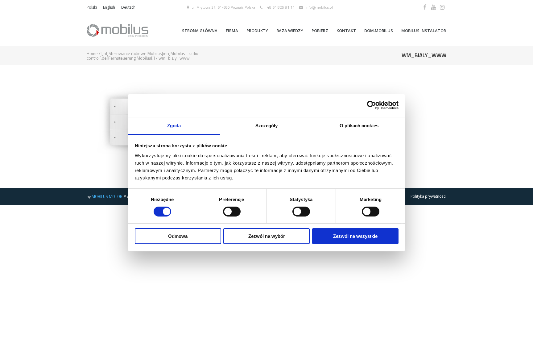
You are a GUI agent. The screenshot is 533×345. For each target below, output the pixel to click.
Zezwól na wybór (266, 236)
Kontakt (346, 30)
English (109, 7)
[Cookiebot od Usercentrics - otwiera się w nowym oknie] (372, 105)
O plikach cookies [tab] (359, 125)
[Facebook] (424, 7)
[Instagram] (442, 7)
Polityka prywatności (428, 196)
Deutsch (128, 7)
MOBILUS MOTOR (107, 196)
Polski (92, 7)
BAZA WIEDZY (289, 30)
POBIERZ (320, 30)
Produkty (257, 30)
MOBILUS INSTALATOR (423, 30)
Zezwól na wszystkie (355, 236)
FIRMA (232, 30)
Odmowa (178, 236)
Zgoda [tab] (174, 125)
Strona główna (199, 30)
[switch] (232, 212)
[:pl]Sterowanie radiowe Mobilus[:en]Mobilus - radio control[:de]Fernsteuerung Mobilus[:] (142, 55)
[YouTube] (433, 7)
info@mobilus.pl (319, 7)
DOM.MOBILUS (378, 30)
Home (92, 53)
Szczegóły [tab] (266, 125)
